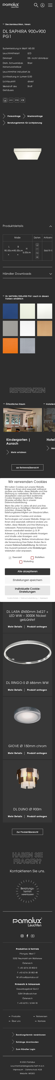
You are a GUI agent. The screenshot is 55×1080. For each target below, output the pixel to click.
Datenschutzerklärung (24, 545)
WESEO (31, 1074)
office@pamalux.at (28, 977)
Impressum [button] (44, 598)
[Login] (42, 4)
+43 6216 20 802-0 (28, 968)
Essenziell (17, 557)
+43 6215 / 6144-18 (28, 1003)
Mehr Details (15, 627)
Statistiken (40, 557)
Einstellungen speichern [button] (27, 580)
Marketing (28, 561)
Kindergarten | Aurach (18, 441)
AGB (40, 1070)
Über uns (16, 1021)
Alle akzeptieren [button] (28, 571)
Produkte (16, 1016)
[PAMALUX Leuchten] (11, 5)
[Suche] (36, 5)
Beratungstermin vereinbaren (31, 1034)
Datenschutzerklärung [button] (29, 598)
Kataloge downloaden (27, 1042)
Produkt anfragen (37, 627)
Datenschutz (31, 1070)
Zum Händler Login (25, 1049)
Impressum (18, 1070)
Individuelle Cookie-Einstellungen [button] (27, 590)
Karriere (42, 1021)
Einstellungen (39, 548)
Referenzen (41, 1016)
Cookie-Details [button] (13, 598)
